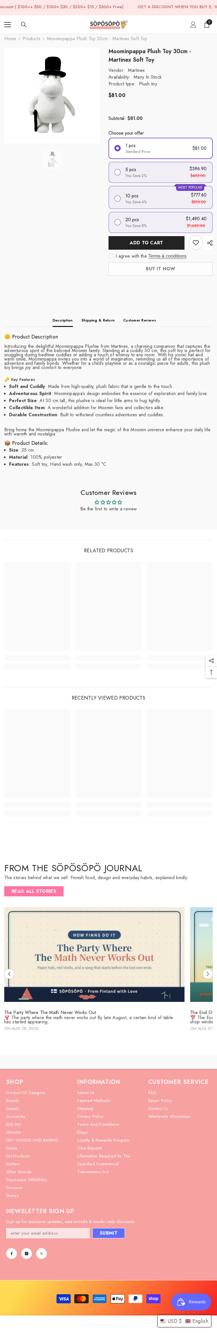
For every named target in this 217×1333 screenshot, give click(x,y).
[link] (37, 657)
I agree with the (131, 256)
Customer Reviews (139, 320)
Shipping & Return (98, 320)
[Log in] (193, 24)
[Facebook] (11, 1253)
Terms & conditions (167, 256)
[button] (9, 974)
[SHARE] (208, 243)
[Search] (23, 24)
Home (10, 38)
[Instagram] (26, 1253)
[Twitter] (41, 1253)
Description (63, 320)
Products (31, 38)
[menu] (7, 24)
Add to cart (146, 243)
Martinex (136, 70)
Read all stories (34, 891)
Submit (109, 1233)
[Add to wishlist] (196, 243)
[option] (52, 95)
